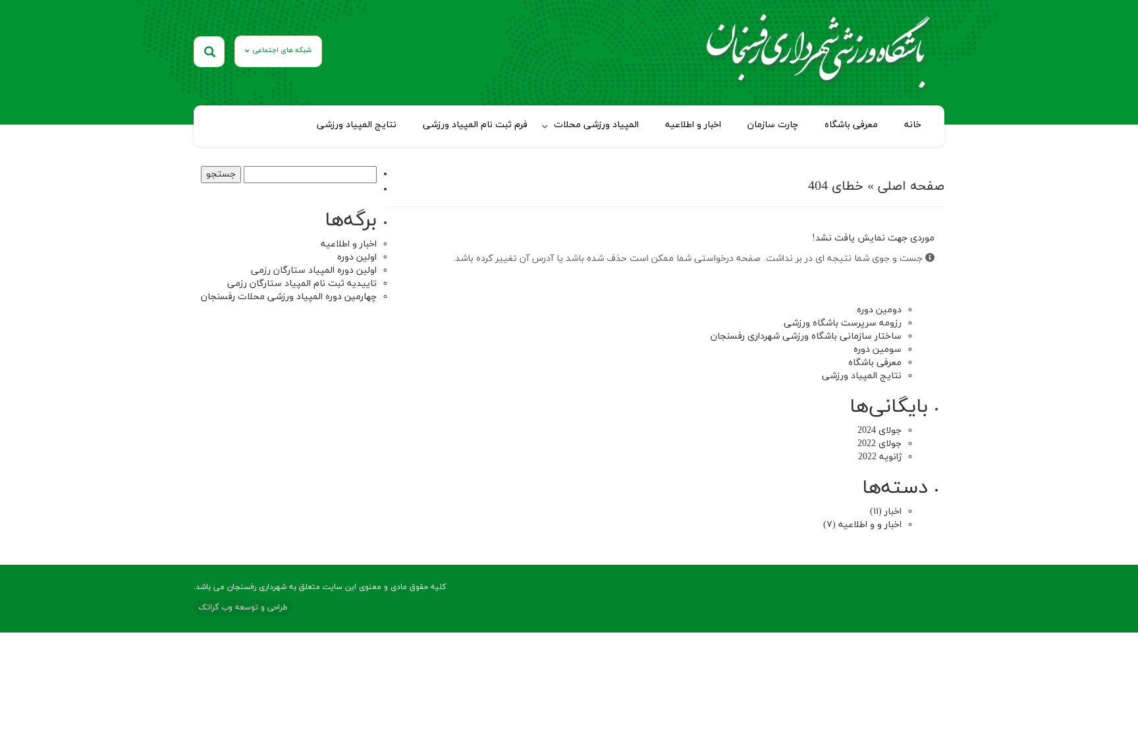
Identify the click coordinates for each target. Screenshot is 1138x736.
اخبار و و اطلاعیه (870, 525)
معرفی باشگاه (851, 125)
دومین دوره (879, 310)
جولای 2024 (879, 430)
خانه (912, 125)
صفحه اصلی (911, 186)
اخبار (893, 511)
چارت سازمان (772, 125)
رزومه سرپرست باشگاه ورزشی (843, 323)
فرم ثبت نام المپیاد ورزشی (475, 125)
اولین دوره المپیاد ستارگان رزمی (314, 270)
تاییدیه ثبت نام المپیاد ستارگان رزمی (302, 283)
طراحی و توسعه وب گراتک (243, 607)
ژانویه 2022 (880, 457)
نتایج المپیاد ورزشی (356, 125)
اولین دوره (357, 257)
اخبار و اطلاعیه (693, 125)
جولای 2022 (879, 444)
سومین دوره (877, 349)
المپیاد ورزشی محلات (596, 125)
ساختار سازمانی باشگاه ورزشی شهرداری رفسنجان (806, 336)
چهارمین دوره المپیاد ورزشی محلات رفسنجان (289, 297)
